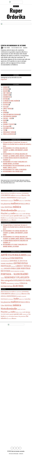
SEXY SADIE (6, 215)
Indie (16, 200)
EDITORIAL (5, 99)
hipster (11, 200)
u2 (7, 220)
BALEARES (25, 47)
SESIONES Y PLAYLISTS (8, 124)
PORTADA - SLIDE (10, 274)
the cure (7, 218)
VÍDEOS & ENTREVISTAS (9, 134)
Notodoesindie (9, 210)
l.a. (23, 200)
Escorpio (18, 198)
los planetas (5, 204)
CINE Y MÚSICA (7, 93)
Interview (5, 107)
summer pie (25, 215)
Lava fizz (27, 200)
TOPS (4, 130)
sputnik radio (18, 216)
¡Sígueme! (4, 79)
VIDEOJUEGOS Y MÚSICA (9, 132)
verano (9, 220)
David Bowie (18, 195)
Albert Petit (4, 193)
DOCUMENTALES (7, 97)
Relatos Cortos (19, 213)
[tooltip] (12, 448)
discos (23, 195)
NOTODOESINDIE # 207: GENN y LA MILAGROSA (14, 170)
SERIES (4, 122)
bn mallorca (12, 193)
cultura (13, 195)
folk (9, 200)
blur (8, 193)
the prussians (22, 218)
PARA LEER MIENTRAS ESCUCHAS (11, 114)
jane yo (21, 200)
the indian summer (13, 218)
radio (13, 213)
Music (4, 111)
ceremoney (25, 193)
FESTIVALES (6, 105)
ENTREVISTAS (6, 103)
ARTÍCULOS (6, 89)
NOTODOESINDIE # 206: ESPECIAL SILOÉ (13, 172)
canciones (18, 193)
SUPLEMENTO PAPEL (8, 128)
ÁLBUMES (5, 87)
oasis (18, 210)
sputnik (11, 215)
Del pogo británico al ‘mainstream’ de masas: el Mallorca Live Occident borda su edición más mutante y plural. (17, 144)
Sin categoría (6, 126)
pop (9, 213)
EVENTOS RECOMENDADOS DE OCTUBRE (13, 45)
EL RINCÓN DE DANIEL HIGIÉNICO (11, 101)
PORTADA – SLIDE (7, 118)
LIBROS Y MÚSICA (7, 109)
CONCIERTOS (6, 95)
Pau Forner (7, 47)
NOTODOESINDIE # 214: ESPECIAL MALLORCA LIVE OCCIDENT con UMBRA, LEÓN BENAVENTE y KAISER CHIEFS (15, 150)
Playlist (4, 213)
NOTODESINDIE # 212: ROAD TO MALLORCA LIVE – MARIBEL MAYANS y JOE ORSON (15, 163)
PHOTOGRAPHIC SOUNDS (9, 116)
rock (23, 213)
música (17, 206)
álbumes (13, 220)
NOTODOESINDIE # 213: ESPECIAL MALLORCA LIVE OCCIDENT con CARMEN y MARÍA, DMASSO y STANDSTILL (17, 155)
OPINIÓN (5, 113)
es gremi (23, 197)
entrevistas (11, 198)
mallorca (15, 203)
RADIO (4, 120)
